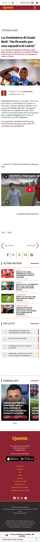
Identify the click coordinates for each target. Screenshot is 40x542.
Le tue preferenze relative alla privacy (22, 535)
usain (9, 232)
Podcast (20, 478)
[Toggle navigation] (35, 8)
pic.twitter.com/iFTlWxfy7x (12, 126)
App (20, 472)
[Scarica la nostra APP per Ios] (13, 458)
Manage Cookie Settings (20, 490)
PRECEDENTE (9, 245)
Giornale (20, 469)
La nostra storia (20, 481)
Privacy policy (20, 484)
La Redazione (20, 466)
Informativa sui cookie (20, 487)
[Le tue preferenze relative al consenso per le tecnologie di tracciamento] (36, 538)
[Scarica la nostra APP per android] (27, 458)
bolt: (3, 232)
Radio (20, 475)
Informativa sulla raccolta (13, 539)
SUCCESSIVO (31, 245)
